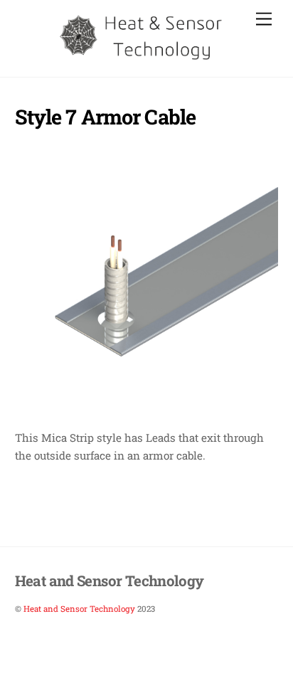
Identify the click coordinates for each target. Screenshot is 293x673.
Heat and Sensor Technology (79, 608)
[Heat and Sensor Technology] (143, 58)
